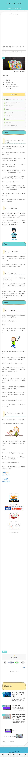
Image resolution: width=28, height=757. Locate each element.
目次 (13, 94)
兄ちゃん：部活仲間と (9, 112)
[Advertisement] (14, 29)
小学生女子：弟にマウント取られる (12, 103)
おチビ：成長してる (9, 105)
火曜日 (7, 109)
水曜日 (7, 119)
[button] (23, 662)
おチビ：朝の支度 (8, 115)
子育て (5, 651)
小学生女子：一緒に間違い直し (11, 125)
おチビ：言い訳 (8, 122)
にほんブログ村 (6, 475)
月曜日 (7, 99)
